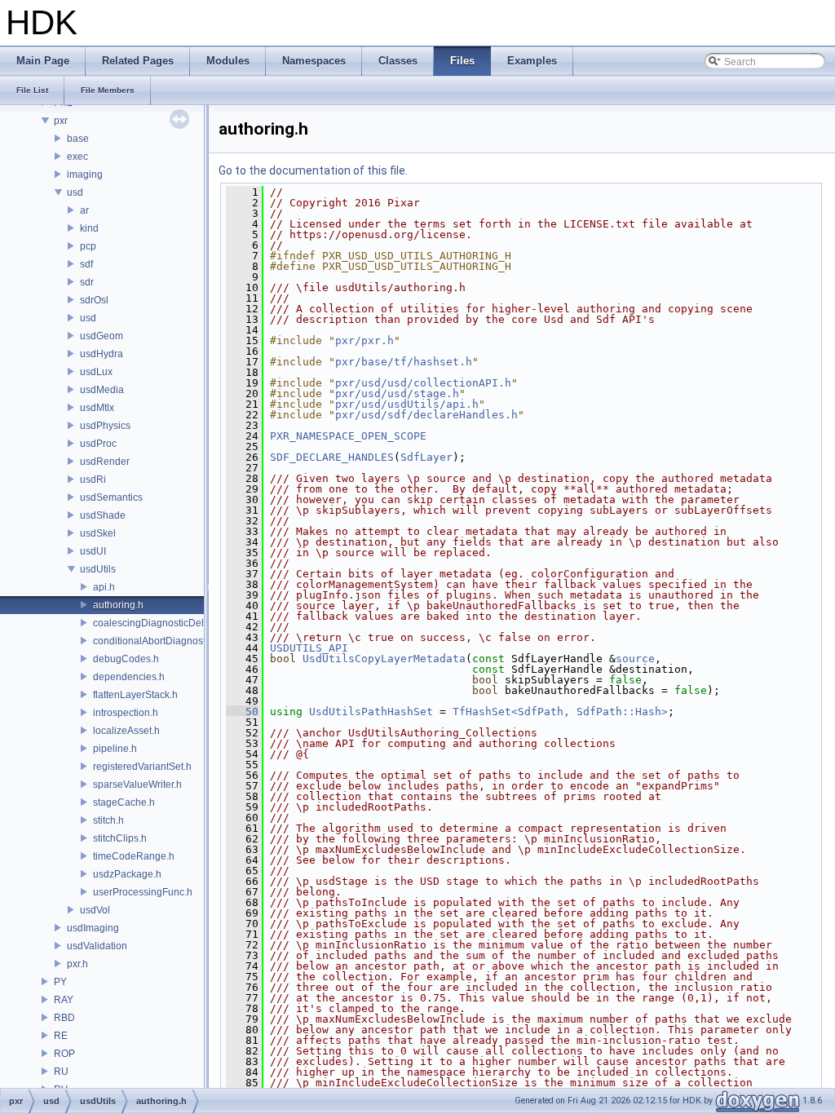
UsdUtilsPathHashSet (371, 711)
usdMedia (102, 390)
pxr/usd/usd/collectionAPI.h (423, 383)
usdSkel (98, 533)
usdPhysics (105, 425)
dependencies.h (129, 677)
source (635, 658)
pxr (61, 120)
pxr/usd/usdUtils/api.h (407, 404)
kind (89, 228)
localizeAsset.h (126, 730)
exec (77, 156)
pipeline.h (115, 748)
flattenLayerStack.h (135, 695)
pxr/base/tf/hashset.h (403, 362)
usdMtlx (97, 407)
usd (75, 192)
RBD (64, 1017)
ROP (64, 1053)
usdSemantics (111, 497)
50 (242, 711)
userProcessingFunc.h (142, 892)
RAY (63, 1000)
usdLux (96, 372)
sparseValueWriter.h (137, 784)
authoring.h (118, 605)
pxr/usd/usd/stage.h (397, 393)
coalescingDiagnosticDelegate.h (165, 623)
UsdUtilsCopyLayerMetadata (384, 658)
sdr (87, 282)
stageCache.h (124, 802)
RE (61, 1035)
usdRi (93, 479)
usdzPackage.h (127, 874)
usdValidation (97, 946)
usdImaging (93, 928)
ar (84, 210)
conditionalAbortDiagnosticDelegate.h (177, 641)
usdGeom (101, 336)
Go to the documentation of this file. (313, 170)
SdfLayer (426, 457)
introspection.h (125, 712)
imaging (85, 174)
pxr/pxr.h (364, 340)
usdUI (93, 551)
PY (60, 982)
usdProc (98, 443)
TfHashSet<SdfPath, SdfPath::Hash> (560, 711)
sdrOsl (94, 300)
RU (61, 1071)
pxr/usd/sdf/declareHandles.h (426, 415)
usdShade (103, 515)
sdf (86, 264)
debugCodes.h (126, 659)
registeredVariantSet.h (142, 766)
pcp (88, 246)
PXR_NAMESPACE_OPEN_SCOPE (348, 436)
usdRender (105, 461)
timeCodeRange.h (134, 856)
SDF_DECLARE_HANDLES (332, 457)
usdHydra (101, 354)
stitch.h (108, 820)
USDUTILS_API (309, 648)
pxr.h (77, 964)
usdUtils (98, 569)
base (78, 138)
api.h (104, 587)
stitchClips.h (120, 838)
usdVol (95, 910)
